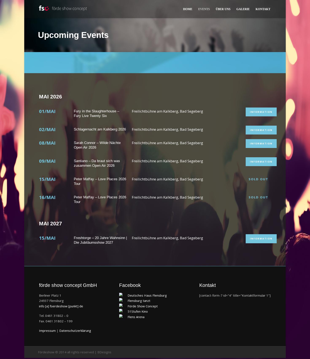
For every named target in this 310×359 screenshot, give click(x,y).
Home (187, 9)
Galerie (243, 9)
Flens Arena (136, 317)
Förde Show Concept (143, 306)
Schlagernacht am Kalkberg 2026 (100, 129)
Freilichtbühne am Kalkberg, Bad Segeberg (167, 111)
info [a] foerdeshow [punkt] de (61, 306)
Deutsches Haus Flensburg (147, 295)
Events (204, 9)
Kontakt (263, 9)
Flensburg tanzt (139, 300)
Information (261, 111)
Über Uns (223, 9)
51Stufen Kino (138, 311)
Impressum (47, 330)
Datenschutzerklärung (75, 330)
